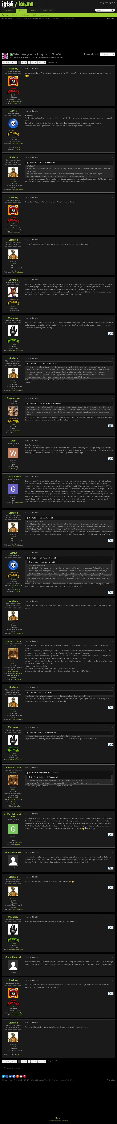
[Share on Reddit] (17, 1076)
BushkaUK (16, 147)
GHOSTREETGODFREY (13, 815)
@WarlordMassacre (16, 350)
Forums (21, 11)
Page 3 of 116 (52, 62)
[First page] (3, 62)
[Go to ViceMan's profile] (13, 172)
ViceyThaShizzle (17, 190)
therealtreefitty (17, 103)
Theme (58, 1118)
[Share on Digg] (10, 1076)
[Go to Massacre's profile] (13, 330)
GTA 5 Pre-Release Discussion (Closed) (48, 57)
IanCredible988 (13, 671)
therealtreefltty (17, 101)
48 (113, 54)
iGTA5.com (9, 11)
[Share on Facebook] (6, 1076)
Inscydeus (16, 431)
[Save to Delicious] (14, 1076)
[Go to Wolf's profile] (13, 453)
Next (40, 62)
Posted (31, 69)
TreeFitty (13, 68)
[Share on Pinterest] (24, 1076)
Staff (34, 15)
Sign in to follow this (92, 54)
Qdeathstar (16, 57)
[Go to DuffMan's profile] (13, 292)
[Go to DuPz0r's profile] (13, 123)
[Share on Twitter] (3, 1076)
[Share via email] (21, 1076)
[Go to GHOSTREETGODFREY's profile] (13, 829)
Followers (105, 54)
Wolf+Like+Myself (13, 469)
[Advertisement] (28, 35)
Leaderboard (47, 11)
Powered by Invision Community (58, 1120)
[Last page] (44, 62)
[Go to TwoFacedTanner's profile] (13, 653)
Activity (33, 11)
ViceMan (13, 157)
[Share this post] (112, 69)
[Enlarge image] (73, 881)
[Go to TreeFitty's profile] (13, 81)
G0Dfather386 (18, 503)
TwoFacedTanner (13, 641)
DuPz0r (13, 111)
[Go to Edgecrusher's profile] (13, 411)
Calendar (15, 15)
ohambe (17, 845)
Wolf (13, 440)
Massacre (13, 318)
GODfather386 (13, 476)
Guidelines (25, 15)
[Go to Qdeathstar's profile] (5, 56)
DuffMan (13, 279)
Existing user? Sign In (106, 3)
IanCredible (17, 679)
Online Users (44, 15)
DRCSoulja (18, 842)
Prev (7, 62)
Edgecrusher (13, 398)
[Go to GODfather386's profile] (13, 489)
